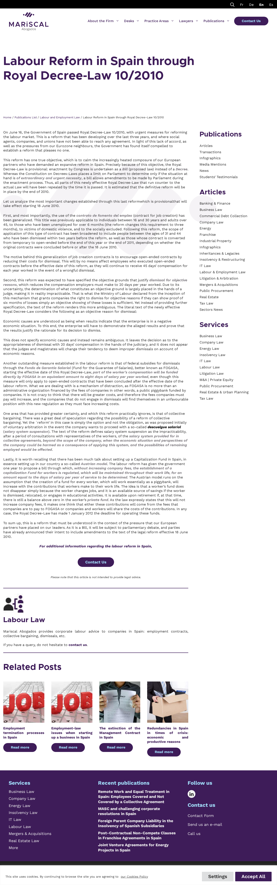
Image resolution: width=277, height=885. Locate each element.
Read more (20, 747)
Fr (241, 5)
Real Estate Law (24, 840)
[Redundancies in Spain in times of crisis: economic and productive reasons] (167, 720)
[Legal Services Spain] (28, 19)
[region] (138, 875)
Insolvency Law (23, 812)
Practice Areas (156, 21)
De (251, 5)
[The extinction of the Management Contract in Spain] (119, 720)
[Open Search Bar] (232, 4)
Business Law (21, 791)
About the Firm (101, 21)
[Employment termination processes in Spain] (23, 720)
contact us (78, 645)
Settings (217, 876)
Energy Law (19, 805)
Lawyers (186, 21)
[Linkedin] (195, 794)
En (261, 5)
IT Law (15, 819)
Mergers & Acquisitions (30, 833)
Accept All (253, 876)
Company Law (22, 798)
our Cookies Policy (134, 876)
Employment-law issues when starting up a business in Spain (71, 732)
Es (271, 5)
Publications (213, 21)
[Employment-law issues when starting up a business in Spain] (71, 720)
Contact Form (201, 815)
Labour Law (24, 620)
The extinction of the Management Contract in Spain (119, 732)
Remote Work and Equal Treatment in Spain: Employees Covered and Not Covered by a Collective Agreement (133, 796)
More (13, 847)
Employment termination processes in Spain (23, 732)
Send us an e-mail (205, 824)
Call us (194, 833)
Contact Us (251, 21)
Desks (129, 21)
